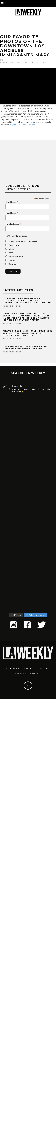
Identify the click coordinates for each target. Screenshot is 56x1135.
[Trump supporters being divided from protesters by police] (28, 719)
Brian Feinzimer (6, 62)
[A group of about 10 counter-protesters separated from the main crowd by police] (28, 1074)
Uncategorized (41, 62)
